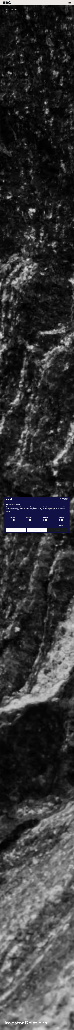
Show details (62, 525)
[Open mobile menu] (69, 2)
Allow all (58, 530)
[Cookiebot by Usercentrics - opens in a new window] (62, 499)
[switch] (29, 520)
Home (6, 9)
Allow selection (37, 530)
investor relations (13, 9)
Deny (16, 530)
